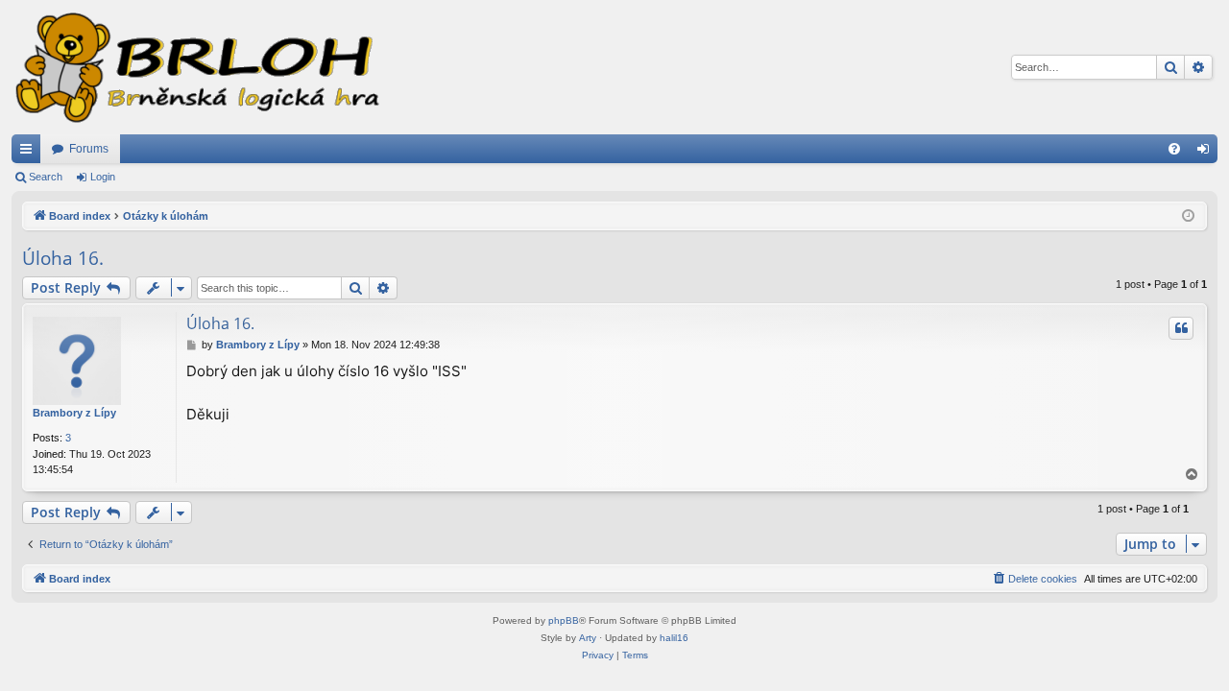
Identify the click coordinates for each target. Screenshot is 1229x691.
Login (102, 176)
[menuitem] (1174, 148)
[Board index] (196, 67)
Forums (88, 148)
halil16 (674, 637)
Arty (587, 637)
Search (45, 176)
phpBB (563, 620)
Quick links (29, 152)
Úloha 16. (63, 258)
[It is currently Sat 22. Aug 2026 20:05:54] (1188, 216)
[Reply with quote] (1181, 328)
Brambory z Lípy (74, 412)
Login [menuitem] (1206, 152)
